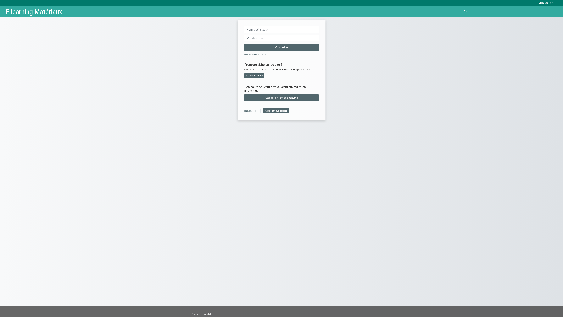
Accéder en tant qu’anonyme (281, 97)
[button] (546, 3)
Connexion (281, 47)
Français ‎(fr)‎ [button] (250, 110)
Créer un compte (254, 75)
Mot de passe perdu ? (255, 54)
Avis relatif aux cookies (276, 110)
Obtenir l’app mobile (202, 314)
